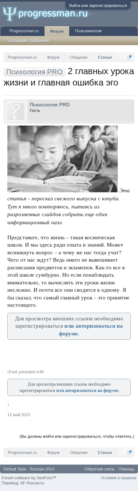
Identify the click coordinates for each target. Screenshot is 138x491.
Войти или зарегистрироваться (98, 5)
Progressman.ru (24, 31)
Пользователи (88, 31)
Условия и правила (118, 478)
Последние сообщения (28, 40)
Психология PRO (50, 105)
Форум (57, 31)
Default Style (15, 469)
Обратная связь (100, 469)
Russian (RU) (42, 469)
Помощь (126, 469)
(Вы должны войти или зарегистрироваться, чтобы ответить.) (77, 436)
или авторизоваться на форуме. (87, 390)
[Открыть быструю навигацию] (129, 57)
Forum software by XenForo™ (29, 478)
